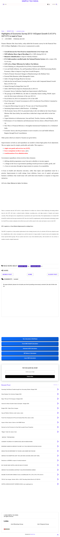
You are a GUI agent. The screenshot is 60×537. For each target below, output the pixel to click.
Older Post (52, 274)
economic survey (20, 31)
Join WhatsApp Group (17, 524)
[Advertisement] (29, 18)
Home (2, 31)
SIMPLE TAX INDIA (30, 1)
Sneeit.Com (32, 534)
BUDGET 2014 (10, 31)
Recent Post (5, 385)
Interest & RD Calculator (30, 348)
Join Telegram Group (43, 524)
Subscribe (30, 376)
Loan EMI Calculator (30, 358)
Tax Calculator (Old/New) (30, 339)
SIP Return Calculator (30, 353)
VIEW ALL (55, 384)
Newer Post (7, 274)
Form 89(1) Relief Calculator (30, 343)
